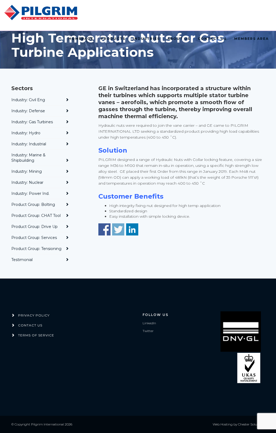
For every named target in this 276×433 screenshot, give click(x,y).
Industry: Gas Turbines (32, 121)
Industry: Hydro (25, 133)
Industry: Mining (26, 171)
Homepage (80, 39)
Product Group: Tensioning (36, 248)
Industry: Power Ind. (30, 193)
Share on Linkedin (132, 229)
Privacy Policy (34, 315)
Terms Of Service (36, 335)
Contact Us (212, 39)
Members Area (251, 39)
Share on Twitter (118, 229)
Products (113, 39)
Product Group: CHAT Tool (36, 215)
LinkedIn (149, 323)
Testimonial (22, 259)
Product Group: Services (34, 237)
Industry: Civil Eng (28, 99)
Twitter (148, 331)
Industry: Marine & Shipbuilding (28, 158)
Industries (146, 39)
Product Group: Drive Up (34, 226)
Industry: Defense (28, 110)
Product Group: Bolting (33, 204)
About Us (178, 39)
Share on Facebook (104, 229)
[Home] (42, 12)
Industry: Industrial (28, 144)
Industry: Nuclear (27, 182)
